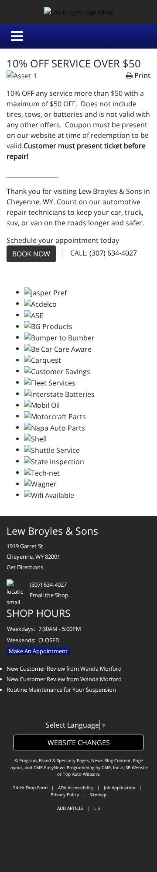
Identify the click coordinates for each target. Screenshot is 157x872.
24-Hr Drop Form (30, 787)
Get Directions (25, 567)
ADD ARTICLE (70, 808)
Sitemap (97, 794)
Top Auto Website (81, 774)
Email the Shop (49, 595)
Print (142, 75)
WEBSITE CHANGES (79, 742)
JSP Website (136, 767)
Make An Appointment (38, 651)
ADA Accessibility (75, 787)
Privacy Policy (65, 794)
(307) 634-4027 (113, 253)
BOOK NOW (31, 254)
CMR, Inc (110, 767)
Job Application (119, 787)
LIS (97, 808)
